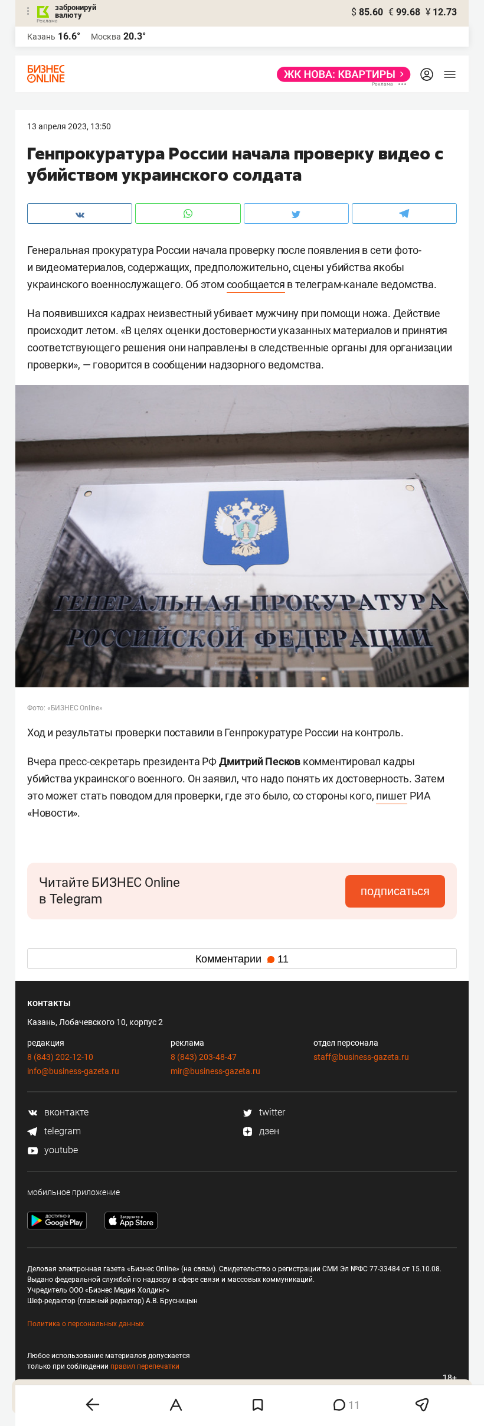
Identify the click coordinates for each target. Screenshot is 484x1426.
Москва (106, 36)
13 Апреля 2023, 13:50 (69, 126)
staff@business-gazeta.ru (361, 1057)
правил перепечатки (144, 1366)
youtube (60, 1150)
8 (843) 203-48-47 (204, 1057)
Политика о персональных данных (85, 1324)
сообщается (256, 284)
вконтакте (65, 1112)
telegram (61, 1131)
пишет (391, 795)
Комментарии (242, 959)
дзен (268, 1131)
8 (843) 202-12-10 (60, 1057)
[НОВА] (340, 74)
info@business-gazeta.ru (73, 1071)
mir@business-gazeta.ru (215, 1071)
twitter (271, 1112)
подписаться (395, 891)
